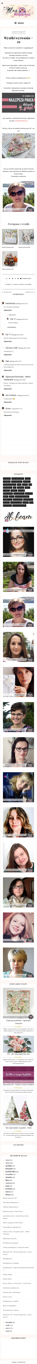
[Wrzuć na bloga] (9, 279)
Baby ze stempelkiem (9, 1305)
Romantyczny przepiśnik (10, 1243)
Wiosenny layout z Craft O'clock (13, 1211)
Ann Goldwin (11, 395)
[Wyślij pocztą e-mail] (6, 279)
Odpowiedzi (12, 315)
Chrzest (14, 490)
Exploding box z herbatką (11, 1263)
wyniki (21, 284)
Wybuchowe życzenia (9, 1238)
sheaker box (28, 499)
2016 (7, 1331)
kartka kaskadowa (19, 505)
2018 (7, 1325)
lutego (8, 1194)
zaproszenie (18, 499)
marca (8, 1191)
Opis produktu (19, 493)
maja (8, 1186)
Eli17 (28, 78)
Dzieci (27, 487)
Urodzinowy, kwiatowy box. (11, 1288)
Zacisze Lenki (12, 348)
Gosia (8, 408)
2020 (8, 1160)
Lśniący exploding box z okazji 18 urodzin (16, 1247)
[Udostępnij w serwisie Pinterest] (18, 279)
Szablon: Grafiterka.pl (18, 1362)
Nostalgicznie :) (8, 1258)
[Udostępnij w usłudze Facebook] (15, 279)
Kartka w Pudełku (9, 484)
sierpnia (9, 1177)
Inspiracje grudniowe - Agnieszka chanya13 (18, 1023)
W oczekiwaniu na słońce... (11, 1310)
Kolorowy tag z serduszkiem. (12, 1292)
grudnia (9, 1166)
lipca (8, 1180)
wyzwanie (28, 284)
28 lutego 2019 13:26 (17, 335)
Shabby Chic (8, 499)
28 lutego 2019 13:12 (22, 303)
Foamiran (7, 481)
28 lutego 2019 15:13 (15, 361)
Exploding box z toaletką (10, 1301)
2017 (7, 1328)
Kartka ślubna (7, 1279)
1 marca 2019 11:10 (16, 408)
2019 (7, 1163)
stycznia (9, 1322)
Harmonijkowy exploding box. (12, 1227)
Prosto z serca (7, 1297)
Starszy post (29, 292)
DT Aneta (15, 284)
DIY (15, 487)
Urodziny (27, 481)
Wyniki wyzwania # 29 (10, 1198)
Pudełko (20, 487)
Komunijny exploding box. (11, 1202)
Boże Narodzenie (17, 478)
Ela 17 (13, 319)
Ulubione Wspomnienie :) (11, 1207)
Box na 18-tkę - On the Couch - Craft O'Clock (17, 1283)
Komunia (6, 490)
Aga (7, 361)
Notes (12, 496)
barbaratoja (10, 303)
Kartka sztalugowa (22, 496)
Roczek (25, 502)
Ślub (19, 484)
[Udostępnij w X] (12, 279)
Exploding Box (17, 481)
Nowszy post (8, 292)
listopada (9, 1168)
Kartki (28, 478)
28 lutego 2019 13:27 (22, 319)
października (11, 1171)
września (9, 1174)
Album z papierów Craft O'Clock (13, 1222)
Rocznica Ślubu (16, 502)
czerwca (9, 1183)
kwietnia (9, 1189)
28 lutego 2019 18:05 (19, 380)
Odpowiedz (8, 310)
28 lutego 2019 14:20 (24, 348)
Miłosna (6, 502)
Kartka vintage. (7, 1274)
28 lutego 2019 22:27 (23, 395)
